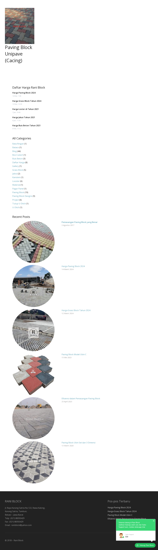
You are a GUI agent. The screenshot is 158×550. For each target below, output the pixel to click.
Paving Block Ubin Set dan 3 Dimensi (78, 442)
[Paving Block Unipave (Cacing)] (19, 26)
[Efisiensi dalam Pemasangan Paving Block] (33, 418)
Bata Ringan (18, 143)
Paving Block (18, 192)
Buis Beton (17, 158)
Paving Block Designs (22, 196)
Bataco (15, 147)
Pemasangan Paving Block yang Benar (80, 222)
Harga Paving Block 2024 (24, 92)
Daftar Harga (18, 162)
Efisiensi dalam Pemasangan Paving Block (81, 398)
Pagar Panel (18, 188)
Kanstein (16, 177)
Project (15, 200)
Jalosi (14, 173)
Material (16, 184)
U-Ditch (15, 207)
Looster (16, 181)
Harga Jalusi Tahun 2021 (23, 117)
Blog (14, 151)
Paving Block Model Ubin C (74, 354)
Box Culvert (17, 155)
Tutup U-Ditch (19, 203)
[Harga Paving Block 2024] (33, 286)
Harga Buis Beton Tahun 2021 (26, 125)
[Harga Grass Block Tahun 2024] (33, 330)
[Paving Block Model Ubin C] (33, 374)
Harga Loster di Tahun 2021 (25, 109)
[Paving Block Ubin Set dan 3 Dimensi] (33, 462)
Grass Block (17, 170)
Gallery (15, 166)
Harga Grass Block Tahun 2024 (26, 101)
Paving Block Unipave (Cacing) (18, 53)
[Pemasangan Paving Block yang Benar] (33, 242)
